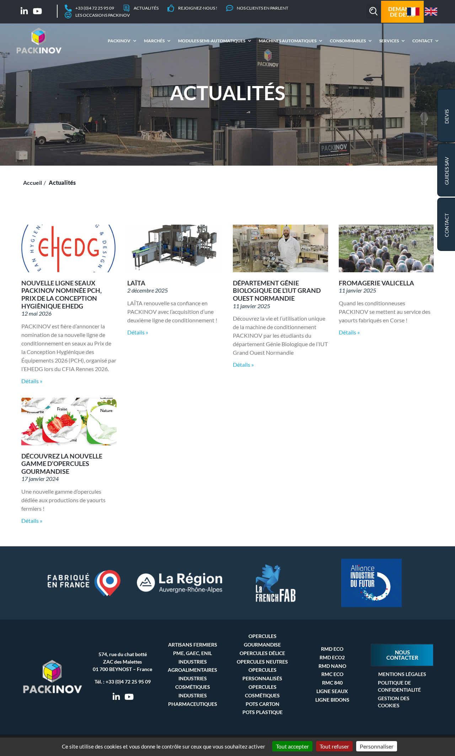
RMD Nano (332, 666)
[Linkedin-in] (24, 11)
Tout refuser (334, 746)
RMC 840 (332, 683)
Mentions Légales (402, 674)
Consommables (348, 40)
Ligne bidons (332, 700)
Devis (446, 116)
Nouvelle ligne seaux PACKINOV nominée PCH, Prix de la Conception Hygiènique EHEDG (61, 294)
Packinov (119, 40)
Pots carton (262, 704)
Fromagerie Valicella (376, 283)
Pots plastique (262, 712)
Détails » (31, 380)
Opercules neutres (262, 662)
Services (389, 40)
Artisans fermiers (192, 645)
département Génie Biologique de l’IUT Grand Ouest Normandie (277, 290)
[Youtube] (37, 11)
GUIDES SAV (446, 171)
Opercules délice (262, 653)
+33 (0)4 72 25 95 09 (128, 682)
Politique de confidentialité (399, 686)
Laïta (136, 283)
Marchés (154, 40)
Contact (422, 40)
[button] (373, 12)
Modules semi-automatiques (211, 40)
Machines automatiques (287, 40)
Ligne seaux (332, 691)
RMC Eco (332, 674)
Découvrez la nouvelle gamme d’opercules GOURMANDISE (61, 463)
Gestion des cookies (394, 701)
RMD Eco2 (332, 657)
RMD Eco (332, 649)
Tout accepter (292, 746)
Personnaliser (377, 746)
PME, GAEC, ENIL (192, 653)
